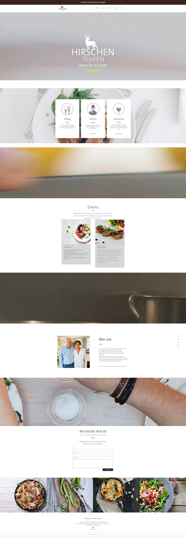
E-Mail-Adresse (76, 452)
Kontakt (103, 2)
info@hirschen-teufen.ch (119, 366)
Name (74, 448)
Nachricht (75, 457)
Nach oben (93, 529)
